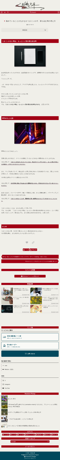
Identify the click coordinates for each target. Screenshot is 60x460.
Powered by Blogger (31, 456)
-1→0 (27, 250)
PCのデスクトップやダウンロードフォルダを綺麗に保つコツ (41, 261)
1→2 (21, 434)
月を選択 (13, 441)
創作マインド (30, 434)
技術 (48, 434)
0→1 (13, 434)
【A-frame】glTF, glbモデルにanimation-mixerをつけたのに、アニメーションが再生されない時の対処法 (32, 405)
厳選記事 (40, 434)
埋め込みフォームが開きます (31, 276)
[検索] (31, 12)
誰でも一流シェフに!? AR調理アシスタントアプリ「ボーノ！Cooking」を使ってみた (24, 257)
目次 (25, 30)
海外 (55, 434)
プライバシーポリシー (30, 458)
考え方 (34, 250)
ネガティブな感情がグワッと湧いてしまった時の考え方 (24, 412)
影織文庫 (32, 453)
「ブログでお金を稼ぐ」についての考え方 (20, 419)
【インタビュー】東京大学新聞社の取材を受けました (24, 426)
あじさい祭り (12, 399)
